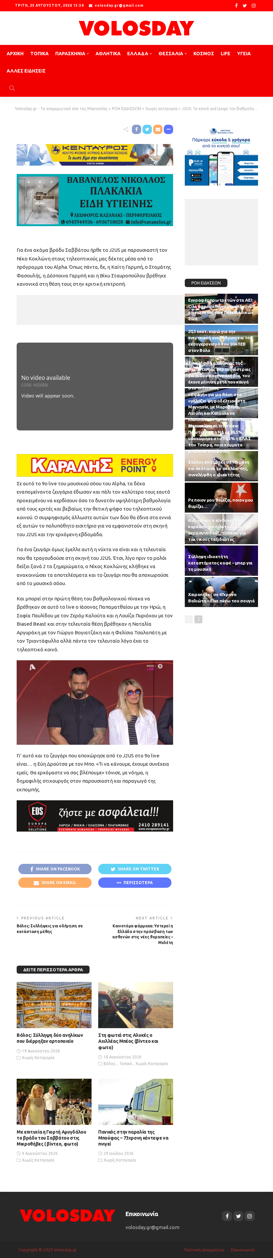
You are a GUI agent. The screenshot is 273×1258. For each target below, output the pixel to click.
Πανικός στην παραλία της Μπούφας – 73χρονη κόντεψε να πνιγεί (133, 1138)
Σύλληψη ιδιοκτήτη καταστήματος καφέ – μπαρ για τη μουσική (220, 562)
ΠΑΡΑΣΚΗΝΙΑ (70, 53)
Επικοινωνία (243, 1249)
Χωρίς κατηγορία (38, 1057)
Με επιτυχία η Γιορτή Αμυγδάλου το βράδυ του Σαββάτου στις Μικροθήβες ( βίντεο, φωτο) (51, 1138)
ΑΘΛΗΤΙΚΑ (108, 53)
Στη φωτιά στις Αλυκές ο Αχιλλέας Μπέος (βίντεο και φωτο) (128, 1041)
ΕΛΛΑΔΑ (137, 53)
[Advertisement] (113, 310)
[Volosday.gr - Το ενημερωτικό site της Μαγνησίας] (136, 28)
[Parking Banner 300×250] (221, 154)
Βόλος (110, 1063)
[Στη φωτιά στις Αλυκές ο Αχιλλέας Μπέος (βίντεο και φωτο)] (135, 1005)
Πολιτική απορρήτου (204, 1249)
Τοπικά (125, 1063)
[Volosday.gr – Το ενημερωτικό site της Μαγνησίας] (67, 1215)
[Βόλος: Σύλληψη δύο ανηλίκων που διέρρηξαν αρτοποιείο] (54, 1005)
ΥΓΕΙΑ (244, 53)
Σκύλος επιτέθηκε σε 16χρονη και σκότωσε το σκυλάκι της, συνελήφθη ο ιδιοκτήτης (218, 468)
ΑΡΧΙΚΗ (15, 53)
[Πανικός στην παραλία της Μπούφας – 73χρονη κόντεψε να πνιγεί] (135, 1102)
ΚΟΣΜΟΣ (203, 53)
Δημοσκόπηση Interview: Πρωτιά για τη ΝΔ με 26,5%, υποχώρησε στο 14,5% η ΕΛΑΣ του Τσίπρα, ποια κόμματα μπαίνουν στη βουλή (219, 438)
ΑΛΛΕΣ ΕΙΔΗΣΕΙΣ (26, 71)
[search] (12, 88)
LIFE (225, 53)
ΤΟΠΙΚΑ (39, 53)
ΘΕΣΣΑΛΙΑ (170, 53)
